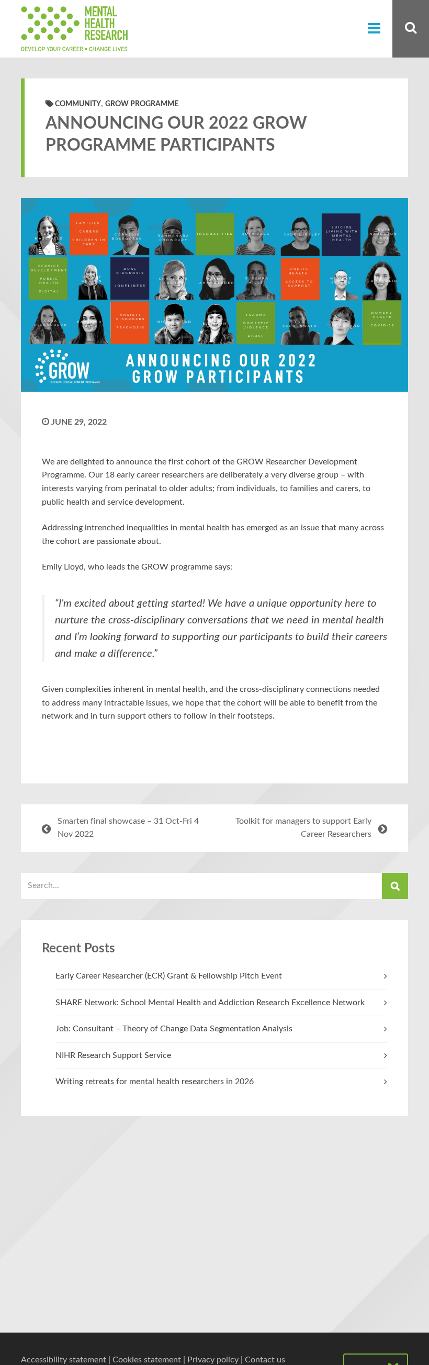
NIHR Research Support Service (113, 1055)
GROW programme (141, 104)
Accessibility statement (63, 1360)
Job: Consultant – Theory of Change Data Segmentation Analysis (173, 1029)
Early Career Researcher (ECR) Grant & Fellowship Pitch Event (168, 976)
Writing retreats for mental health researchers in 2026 (154, 1081)
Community (78, 104)
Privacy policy (213, 1360)
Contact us (265, 1360)
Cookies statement (146, 1360)
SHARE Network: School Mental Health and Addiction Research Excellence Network (210, 1002)
